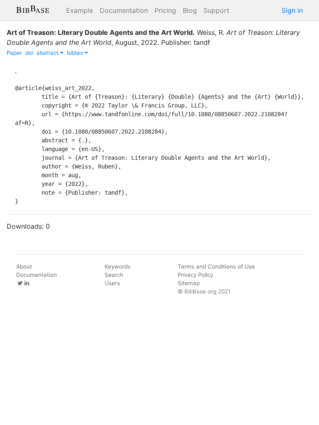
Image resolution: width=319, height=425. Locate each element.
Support (216, 10)
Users (112, 283)
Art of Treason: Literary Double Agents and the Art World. (101, 32)
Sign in (292, 10)
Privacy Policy (195, 274)
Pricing (165, 10)
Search (114, 274)
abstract (48, 52)
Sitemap (189, 283)
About (24, 266)
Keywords (117, 266)
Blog (190, 10)
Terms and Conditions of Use (216, 266)
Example (79, 10)
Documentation (124, 10)
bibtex (76, 52)
